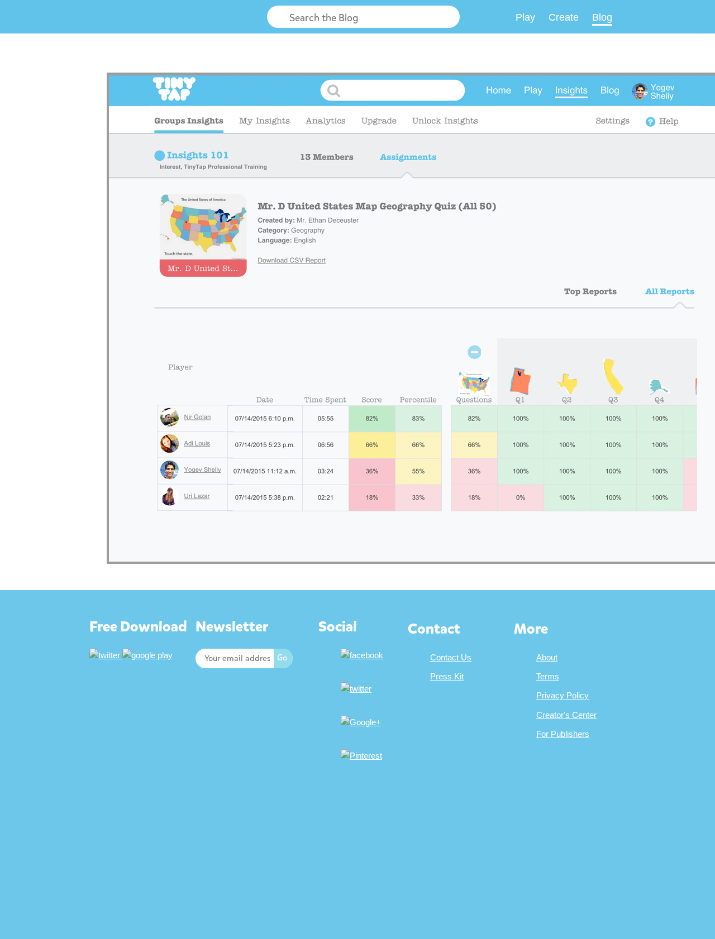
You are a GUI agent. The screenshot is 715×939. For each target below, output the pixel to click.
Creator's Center (566, 715)
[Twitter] (357, 688)
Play (525, 17)
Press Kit (447, 676)
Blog (602, 17)
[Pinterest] (363, 755)
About (546, 657)
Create (564, 17)
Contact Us (450, 657)
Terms (547, 676)
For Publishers (562, 734)
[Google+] (362, 722)
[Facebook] (363, 655)
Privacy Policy (562, 695)
